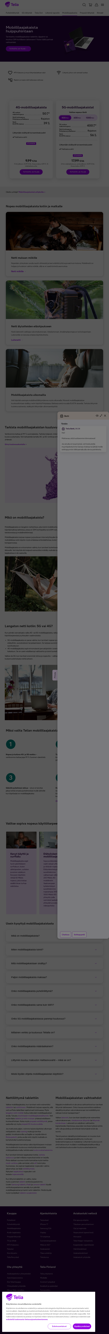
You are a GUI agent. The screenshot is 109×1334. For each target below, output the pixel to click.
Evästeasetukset (59, 1326)
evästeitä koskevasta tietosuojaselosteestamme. (27, 1319)
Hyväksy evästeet (82, 1326)
